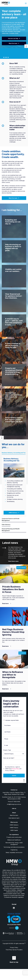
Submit (14, 775)
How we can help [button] (13, 38)
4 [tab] (6, 57)
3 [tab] (5, 57)
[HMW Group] (7, 3)
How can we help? (9, 758)
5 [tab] (8, 57)
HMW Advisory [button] (13, 512)
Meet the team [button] (13, 43)
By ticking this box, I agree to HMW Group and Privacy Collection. (13, 768)
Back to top (14, 962)
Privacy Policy (15, 768)
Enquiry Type (7, 750)
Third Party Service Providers (14, 949)
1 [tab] (2, 57)
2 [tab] (3, 57)
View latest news (13, 561)
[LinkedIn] (14, 908)
